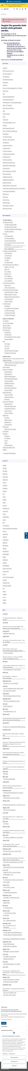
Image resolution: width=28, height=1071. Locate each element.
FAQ (4, 341)
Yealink (4, 600)
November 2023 (7, 699)
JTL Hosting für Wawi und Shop (10, 290)
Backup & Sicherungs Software (12, 297)
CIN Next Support (7, 328)
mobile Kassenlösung (9, 287)
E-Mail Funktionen (7, 151)
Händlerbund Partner (8, 959)
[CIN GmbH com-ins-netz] (6, 9)
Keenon (4, 531)
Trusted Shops (7, 334)
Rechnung (5, 197)
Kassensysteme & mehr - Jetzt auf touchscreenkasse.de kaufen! (11, 845)
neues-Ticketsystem (8, 653)
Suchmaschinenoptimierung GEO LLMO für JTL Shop (14, 243)
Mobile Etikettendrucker (10, 365)
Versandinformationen (8, 99)
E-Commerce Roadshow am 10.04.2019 (13, 837)
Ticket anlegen (6, 202)
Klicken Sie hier (5, 59)
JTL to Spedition (8, 281)
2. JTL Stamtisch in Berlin (9, 913)
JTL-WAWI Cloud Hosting (9, 956)
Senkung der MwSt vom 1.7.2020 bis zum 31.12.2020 (13, 817)
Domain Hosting (8, 301)
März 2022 (5, 776)
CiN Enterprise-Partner (8, 71)
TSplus (4, 591)
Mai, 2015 (5, 905)
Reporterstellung (7, 182)
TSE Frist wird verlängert (9, 810)
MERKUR (5, 543)
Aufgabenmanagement (8, 180)
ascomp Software (8, 339)
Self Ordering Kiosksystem (10, 379)
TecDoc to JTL (7, 274)
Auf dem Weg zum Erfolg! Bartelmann (12, 932)
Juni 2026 (5, 622)
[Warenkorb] (25, 9)
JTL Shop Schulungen (9, 313)
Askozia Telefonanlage (8, 944)
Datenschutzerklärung (8, 108)
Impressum (5, 119)
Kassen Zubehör (8, 390)
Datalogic (5, 488)
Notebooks (7, 436)
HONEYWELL (6, 517)
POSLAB (5, 563)
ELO (4, 494)
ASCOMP (5, 471)
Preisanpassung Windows (9, 191)
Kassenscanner (8, 411)
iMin (4, 522)
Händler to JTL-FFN (9, 267)
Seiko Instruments (7, 568)
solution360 (6, 571)
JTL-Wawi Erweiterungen (10, 227)
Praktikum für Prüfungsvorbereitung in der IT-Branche (14, 762)
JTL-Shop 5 (6, 823)
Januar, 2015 (6, 918)
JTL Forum (7, 346)
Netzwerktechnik (7, 392)
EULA (4, 117)
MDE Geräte (6, 427)
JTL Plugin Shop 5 (8, 236)
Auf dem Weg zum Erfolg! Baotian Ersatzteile (14, 939)
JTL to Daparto (8, 276)
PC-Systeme (7, 438)
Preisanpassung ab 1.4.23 (9, 711)
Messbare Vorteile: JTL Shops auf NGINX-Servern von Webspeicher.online (13, 657)
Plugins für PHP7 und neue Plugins (12, 872)
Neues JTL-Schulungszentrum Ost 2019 (13, 862)
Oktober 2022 (6, 738)
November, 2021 (7, 790)
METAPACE (5, 545)
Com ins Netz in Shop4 (8, 887)
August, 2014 (6, 949)
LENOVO (5, 537)
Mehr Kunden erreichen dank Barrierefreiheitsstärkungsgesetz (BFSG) (13, 649)
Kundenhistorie (6, 157)
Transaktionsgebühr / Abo (9, 122)
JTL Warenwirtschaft (8, 222)
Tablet (5, 443)
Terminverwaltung (7, 159)
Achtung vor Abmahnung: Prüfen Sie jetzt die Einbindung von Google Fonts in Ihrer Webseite (14, 744)
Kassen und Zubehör (8, 369)
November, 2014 (7, 930)
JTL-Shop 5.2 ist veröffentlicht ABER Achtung (14, 727)
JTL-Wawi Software (9, 231)
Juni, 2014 (5, 954)
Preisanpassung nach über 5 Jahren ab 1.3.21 (14, 805)
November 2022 (7, 729)
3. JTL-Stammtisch (7, 908)
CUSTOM (5, 485)
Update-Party (6, 902)
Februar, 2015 (6, 911)
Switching (6, 399)
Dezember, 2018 (7, 849)
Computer (5, 434)
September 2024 (7, 681)
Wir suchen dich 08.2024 (9, 690)
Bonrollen (6, 417)
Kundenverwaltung (7, 145)
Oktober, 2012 (6, 977)
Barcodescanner (8, 404)
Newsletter (5, 82)
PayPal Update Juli (7, 706)
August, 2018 (6, 865)
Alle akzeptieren (14, 1057)
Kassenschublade (8, 381)
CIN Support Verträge (8, 205)
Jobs (4, 94)
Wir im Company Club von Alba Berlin (9, 926)
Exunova (5, 505)
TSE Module (6, 431)
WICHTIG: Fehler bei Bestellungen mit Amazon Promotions (12, 786)
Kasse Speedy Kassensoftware (10, 528)
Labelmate (5, 534)
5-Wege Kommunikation (9, 154)
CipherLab (5, 479)
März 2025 (5, 672)
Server (6, 440)
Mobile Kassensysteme (10, 376)
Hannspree (5, 511)
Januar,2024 (6, 693)
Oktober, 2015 (6, 890)
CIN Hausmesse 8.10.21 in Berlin (11, 798)
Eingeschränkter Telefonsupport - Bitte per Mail (13, 734)
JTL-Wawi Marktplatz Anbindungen (13, 229)
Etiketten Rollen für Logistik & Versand (14, 362)
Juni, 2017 (5, 870)
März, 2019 (5, 835)
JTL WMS (6, 260)
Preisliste (5, 85)
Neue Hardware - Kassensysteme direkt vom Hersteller (13, 989)
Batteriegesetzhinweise (8, 128)
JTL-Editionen (6, 76)
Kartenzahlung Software (10, 388)
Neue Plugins (6, 882)
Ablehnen (14, 1065)
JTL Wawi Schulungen (9, 315)
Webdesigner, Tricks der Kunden (11, 951)
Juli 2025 (5, 645)
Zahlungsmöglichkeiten (8, 96)
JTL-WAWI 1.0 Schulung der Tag (11, 897)
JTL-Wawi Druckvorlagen (10, 224)
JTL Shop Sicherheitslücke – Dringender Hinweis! (12, 618)
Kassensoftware (8, 372)
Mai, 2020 (5, 821)
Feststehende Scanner (9, 408)
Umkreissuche (6, 168)
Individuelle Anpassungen (9, 165)
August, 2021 (6, 795)
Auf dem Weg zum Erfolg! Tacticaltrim (12, 935)
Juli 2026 (5, 614)
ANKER (4, 465)
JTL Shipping (7, 258)
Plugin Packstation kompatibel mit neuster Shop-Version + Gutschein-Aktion (13, 859)
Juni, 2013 (5, 967)
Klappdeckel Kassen (9, 383)
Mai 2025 (5, 661)
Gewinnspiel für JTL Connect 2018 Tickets (13, 867)
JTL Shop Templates (9, 238)
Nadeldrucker (7, 422)
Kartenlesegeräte (8, 385)
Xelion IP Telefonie (7, 105)
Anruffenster (6, 142)
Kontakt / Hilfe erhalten (9, 139)
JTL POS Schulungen (9, 310)
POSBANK (5, 560)
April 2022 (5, 771)
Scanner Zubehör (8, 413)
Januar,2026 (6, 631)
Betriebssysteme (8, 445)
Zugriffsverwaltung (7, 177)
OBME (4, 557)
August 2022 (6, 748)
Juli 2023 (5, 704)
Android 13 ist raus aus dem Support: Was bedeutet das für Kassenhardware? (13, 627)
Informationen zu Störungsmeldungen (12, 102)
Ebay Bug (5, 774)
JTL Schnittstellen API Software (10, 264)
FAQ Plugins (6, 134)
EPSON (4, 500)
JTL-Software (6, 525)
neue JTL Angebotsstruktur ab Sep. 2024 (13, 688)
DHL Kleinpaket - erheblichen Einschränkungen (10, 677)
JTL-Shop (7, 1069)
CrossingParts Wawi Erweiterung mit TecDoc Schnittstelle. (14, 831)
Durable (5, 491)
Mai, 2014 (5, 961)
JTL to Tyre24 (7, 271)
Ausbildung (7, 306)
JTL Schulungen (7, 303)
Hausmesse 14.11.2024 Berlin (10, 683)
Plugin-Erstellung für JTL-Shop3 (11, 979)
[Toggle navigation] (2, 9)
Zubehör (5, 450)
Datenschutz (12, 1053)
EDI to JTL (6, 269)
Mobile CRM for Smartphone (10, 185)
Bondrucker (5, 415)
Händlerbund (7, 332)
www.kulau (6, 915)
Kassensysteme (8, 374)
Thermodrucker (8, 424)
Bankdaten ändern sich (9, 633)
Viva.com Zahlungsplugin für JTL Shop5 (12, 88)
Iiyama (4, 520)
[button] (15, 9)
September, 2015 (7, 895)
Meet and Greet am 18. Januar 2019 (12, 851)
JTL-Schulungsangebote (9, 779)
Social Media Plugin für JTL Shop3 (11, 964)
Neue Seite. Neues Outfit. (9, 995)
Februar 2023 (6, 714)
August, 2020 (6, 807)
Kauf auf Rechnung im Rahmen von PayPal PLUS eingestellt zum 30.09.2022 (13, 753)
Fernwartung (6, 200)
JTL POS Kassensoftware (9, 283)
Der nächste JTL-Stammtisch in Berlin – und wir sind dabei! (13, 641)
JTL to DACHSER (8, 278)
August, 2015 (6, 900)
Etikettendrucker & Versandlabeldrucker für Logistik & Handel (13, 359)
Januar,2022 (6, 782)
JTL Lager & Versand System (9, 251)
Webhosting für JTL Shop (10, 294)
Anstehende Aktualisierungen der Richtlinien (14, 188)
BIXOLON (5, 474)
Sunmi (4, 574)
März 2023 (5, 709)
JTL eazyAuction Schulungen (11, 308)
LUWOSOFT (5, 540)
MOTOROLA (6, 551)
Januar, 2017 (6, 885)
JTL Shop (5, 234)
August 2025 (6, 636)
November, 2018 (7, 854)
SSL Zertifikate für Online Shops (12, 337)
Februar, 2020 (6, 826)
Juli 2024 (5, 686)
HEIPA (4, 514)
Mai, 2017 (5, 877)
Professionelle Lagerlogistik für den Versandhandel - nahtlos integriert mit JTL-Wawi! (13, 972)
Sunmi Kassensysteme (8, 577)
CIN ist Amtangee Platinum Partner (12, 696)
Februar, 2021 (6, 800)
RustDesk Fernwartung (10, 353)
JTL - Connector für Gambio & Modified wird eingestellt (13, 767)
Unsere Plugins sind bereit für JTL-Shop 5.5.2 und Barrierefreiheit (14, 666)
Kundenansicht (6, 148)
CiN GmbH (5, 477)
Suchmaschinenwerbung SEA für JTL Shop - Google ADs (13, 247)
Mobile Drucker (8, 420)
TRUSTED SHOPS (7, 585)
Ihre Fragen (7, 344)
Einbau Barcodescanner (10, 406)
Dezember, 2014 (7, 923)
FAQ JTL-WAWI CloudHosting (10, 131)
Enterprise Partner (7, 208)
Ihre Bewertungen (7, 137)
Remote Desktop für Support (11, 350)
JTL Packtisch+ (8, 255)
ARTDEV (5, 468)
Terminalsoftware (8, 299)
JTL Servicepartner (7, 74)
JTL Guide (6, 348)
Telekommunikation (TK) (9, 447)
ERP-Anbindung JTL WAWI (9, 171)
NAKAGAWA (6, 554)
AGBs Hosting (6, 114)
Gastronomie (7, 285)
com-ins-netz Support (8, 323)
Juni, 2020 (5, 813)
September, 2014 (7, 941)
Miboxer (5, 548)
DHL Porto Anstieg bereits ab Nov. (11, 701)
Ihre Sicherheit (6, 330)
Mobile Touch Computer (10, 429)
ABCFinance (6, 194)
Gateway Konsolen (9, 397)
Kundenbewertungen (8, 79)
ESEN (4, 502)
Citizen (4, 482)
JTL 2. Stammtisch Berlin (9, 920)
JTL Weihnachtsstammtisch (10, 892)
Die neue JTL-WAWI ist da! (9, 992)
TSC (4, 588)
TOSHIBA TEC (6, 583)
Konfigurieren (14, 1061)
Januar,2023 (6, 723)
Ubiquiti (5, 594)
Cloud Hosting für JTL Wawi (11, 292)
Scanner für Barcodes (8, 401)
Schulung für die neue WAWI (10, 982)
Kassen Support (6, 325)
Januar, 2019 (6, 840)
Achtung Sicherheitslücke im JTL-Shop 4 (13, 792)
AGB (4, 111)
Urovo (4, 597)
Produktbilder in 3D (8, 874)
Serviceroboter (6, 367)
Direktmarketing (7, 174)
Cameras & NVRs (8, 395)
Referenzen (5, 91)
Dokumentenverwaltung (9, 162)
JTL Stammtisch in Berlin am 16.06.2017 (13, 880)
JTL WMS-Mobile (8, 262)
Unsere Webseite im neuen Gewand (12, 669)
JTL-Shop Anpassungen (10, 240)
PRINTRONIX (6, 565)
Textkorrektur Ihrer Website (10, 946)
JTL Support (6, 321)
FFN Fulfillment (8, 253)
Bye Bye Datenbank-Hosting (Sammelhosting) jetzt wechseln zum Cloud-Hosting (14, 719)
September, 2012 (7, 984)
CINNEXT (5, 68)
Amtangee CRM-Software (9, 453)
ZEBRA (4, 603)
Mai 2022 (5, 757)
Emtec (4, 497)
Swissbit (5, 580)
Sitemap (5, 125)
